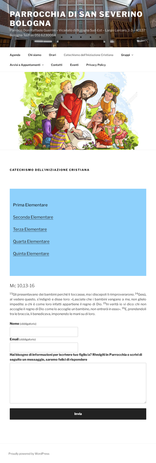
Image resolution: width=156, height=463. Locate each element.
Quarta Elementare (31, 241)
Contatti (56, 64)
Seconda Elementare (33, 217)
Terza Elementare (30, 229)
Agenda (15, 55)
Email (23, 339)
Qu (15, 253)
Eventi (74, 64)
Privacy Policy (96, 64)
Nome (23, 324)
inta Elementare (33, 253)
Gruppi (125, 55)
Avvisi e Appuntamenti (25, 64)
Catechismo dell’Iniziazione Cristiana (88, 55)
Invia (78, 414)
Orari (52, 55)
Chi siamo (34, 55)
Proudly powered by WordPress (29, 453)
